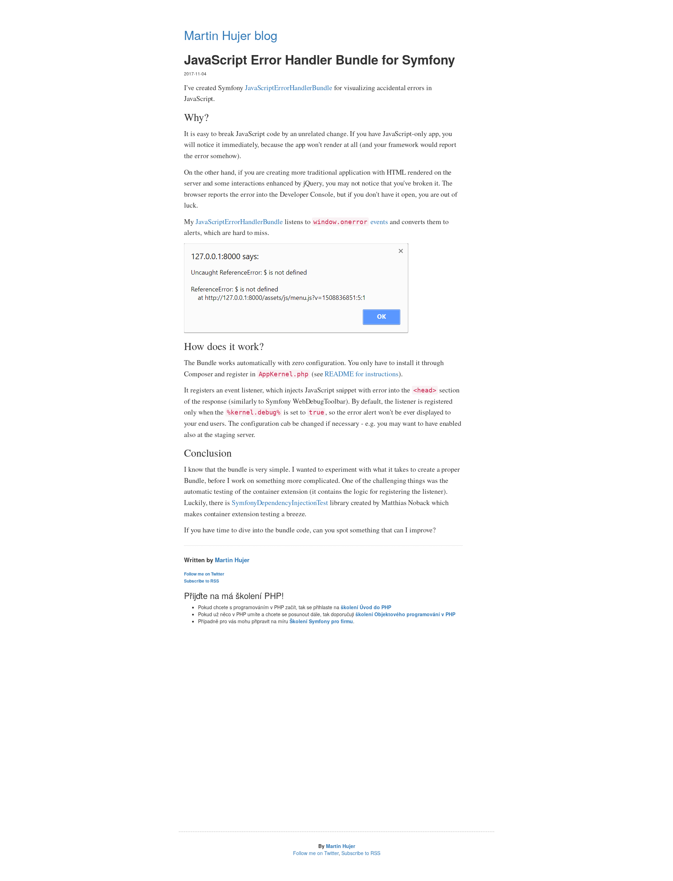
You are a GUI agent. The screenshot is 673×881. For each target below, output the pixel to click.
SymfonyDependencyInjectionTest (280, 502)
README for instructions (362, 373)
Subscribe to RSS (201, 581)
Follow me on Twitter (204, 574)
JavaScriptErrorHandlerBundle (288, 87)
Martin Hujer (232, 560)
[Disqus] (323, 732)
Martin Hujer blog (230, 34)
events (350, 221)
